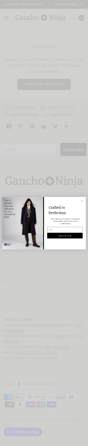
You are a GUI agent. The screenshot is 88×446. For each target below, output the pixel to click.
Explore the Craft (65, 236)
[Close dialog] (82, 200)
